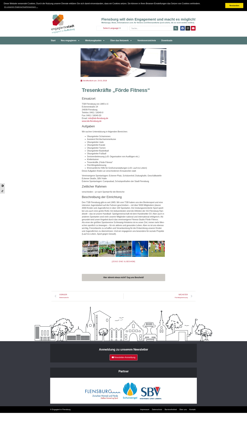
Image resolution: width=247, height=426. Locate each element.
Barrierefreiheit (171, 409)
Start (53, 40)
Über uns (183, 409)
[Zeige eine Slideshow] (123, 261)
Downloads (166, 40)
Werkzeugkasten (93, 40)
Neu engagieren (68, 40)
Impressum (144, 409)
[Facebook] (182, 28)
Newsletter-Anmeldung (124, 357)
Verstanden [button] (234, 5)
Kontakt (192, 409)
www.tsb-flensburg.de (92, 121)
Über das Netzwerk (119, 40)
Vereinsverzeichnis (146, 40)
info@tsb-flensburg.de (98, 118)
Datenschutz (157, 409)
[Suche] (175, 28)
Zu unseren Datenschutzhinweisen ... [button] (21, 7)
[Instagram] (188, 28)
